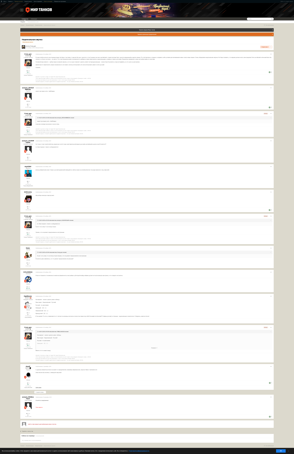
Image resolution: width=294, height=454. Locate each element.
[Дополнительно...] (270, 54)
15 (28, 383)
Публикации (34, 19)
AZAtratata (28, 192)
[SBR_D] (27, 368)
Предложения (39, 47)
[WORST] (27, 297)
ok (281, 451)
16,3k (28, 413)
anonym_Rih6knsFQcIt (28, 397)
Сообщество (25, 19)
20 (28, 104)
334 (29, 70)
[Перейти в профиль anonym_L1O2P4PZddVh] (28, 149)
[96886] (27, 55)
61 (28, 157)
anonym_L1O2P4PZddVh (28, 141)
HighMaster (28, 296)
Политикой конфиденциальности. (139, 451)
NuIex (28, 248)
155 (29, 312)
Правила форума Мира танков (147, 29)
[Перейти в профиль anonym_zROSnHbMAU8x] (28, 96)
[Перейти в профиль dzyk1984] (28, 173)
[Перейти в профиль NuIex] (28, 255)
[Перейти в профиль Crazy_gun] (23, 47)
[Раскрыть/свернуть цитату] (38, 117)
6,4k (29, 263)
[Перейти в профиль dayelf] (28, 375)
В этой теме (265, 18)
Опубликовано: (43, 54)
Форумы (23, 21)
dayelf (28, 366)
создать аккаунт (289, 1)
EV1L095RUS (28, 272)
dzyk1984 (28, 166)
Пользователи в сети (33, 21)
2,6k (29, 287)
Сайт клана (38, 387)
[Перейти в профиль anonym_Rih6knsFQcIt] (28, 405)
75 (28, 206)
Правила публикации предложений (147, 34)
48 (28, 181)
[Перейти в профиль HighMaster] (28, 304)
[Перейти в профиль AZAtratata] (28, 198)
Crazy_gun (33, 46)
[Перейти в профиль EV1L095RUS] (28, 279)
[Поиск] (272, 19)
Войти (282, 1)
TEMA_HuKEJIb (61, 331)
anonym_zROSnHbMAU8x (28, 88)
